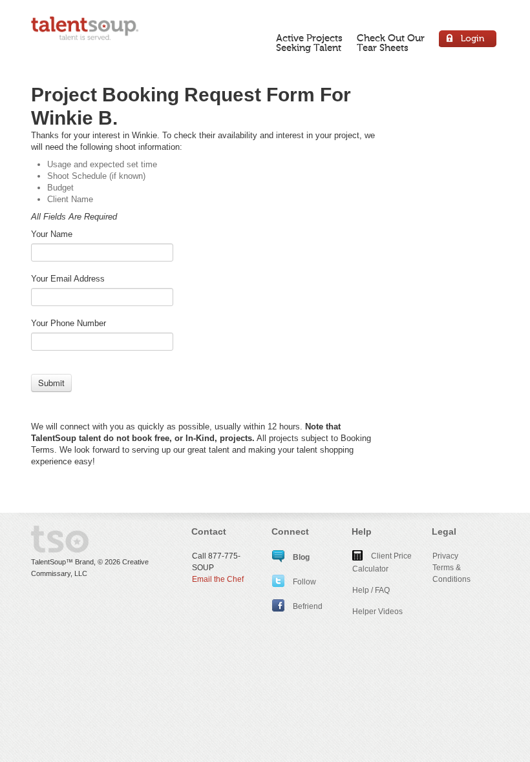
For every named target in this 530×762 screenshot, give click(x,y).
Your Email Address (68, 278)
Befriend (307, 606)
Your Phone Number (68, 323)
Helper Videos (377, 611)
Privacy (445, 556)
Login (468, 40)
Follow (303, 581)
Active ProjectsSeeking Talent (309, 43)
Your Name (51, 234)
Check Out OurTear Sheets (391, 43)
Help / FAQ (371, 590)
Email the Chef (218, 579)
